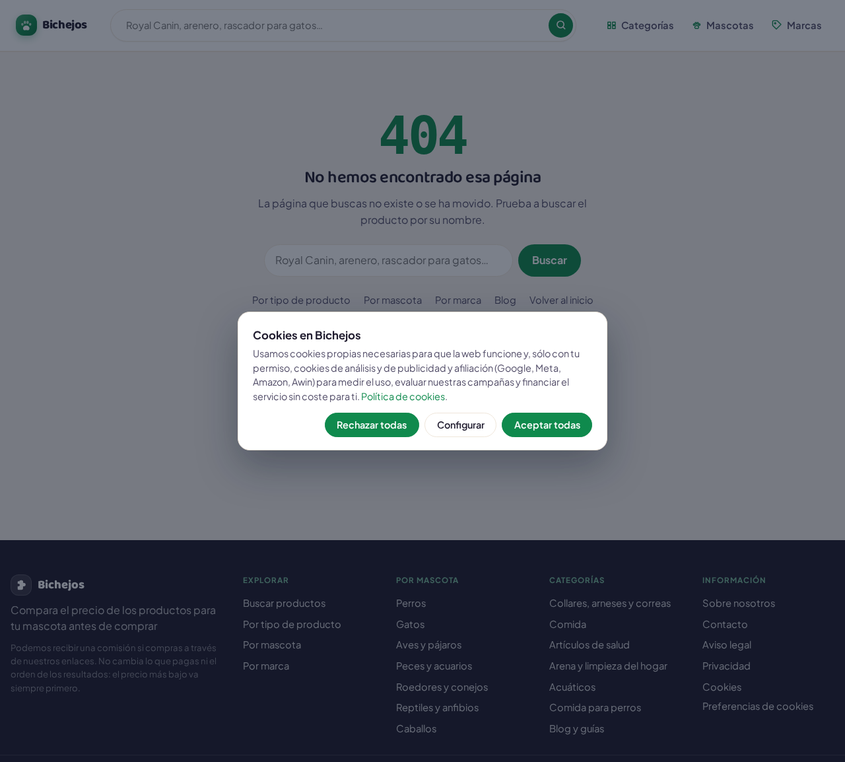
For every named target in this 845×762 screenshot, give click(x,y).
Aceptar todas (547, 425)
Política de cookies (403, 396)
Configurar (461, 425)
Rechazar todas (372, 425)
